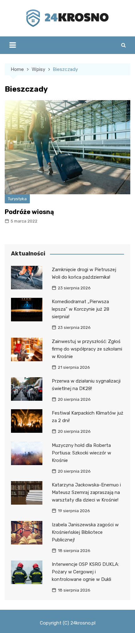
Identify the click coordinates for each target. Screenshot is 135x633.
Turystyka (17, 198)
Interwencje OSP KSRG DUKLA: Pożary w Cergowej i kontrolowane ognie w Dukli (85, 571)
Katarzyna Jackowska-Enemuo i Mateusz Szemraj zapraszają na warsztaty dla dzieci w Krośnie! (86, 492)
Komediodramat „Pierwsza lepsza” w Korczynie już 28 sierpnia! (80, 309)
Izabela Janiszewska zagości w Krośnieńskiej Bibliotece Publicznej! (85, 532)
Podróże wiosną (29, 212)
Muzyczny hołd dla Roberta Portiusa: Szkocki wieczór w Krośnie (81, 453)
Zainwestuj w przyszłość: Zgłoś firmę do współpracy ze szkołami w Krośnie (87, 349)
